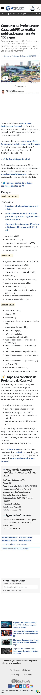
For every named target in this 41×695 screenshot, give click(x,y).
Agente (12, 489)
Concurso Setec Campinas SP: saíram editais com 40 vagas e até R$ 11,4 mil (22, 227)
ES (32, 14)
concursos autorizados (9, 537)
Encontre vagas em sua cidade (12, 583)
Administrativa (24, 492)
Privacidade (27, 675)
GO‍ (36, 14)
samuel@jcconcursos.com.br (15, 91)
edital (19, 452)
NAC (2, 14)
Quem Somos (14, 670)
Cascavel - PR (15, 510)
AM (18, 14)
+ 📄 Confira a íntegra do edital (15, 159)
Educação (7, 495)
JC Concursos (13, 449)
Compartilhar (20, 86)
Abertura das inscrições (19, 519)
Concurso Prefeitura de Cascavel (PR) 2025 (19, 56)
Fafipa (17, 504)
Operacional (16, 495)
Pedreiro (19, 489)
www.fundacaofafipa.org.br (14, 174)
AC (7, 14)
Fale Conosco (27, 670)
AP (14, 14)
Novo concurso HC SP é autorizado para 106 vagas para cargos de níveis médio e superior (22, 216)
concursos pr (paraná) (9, 540)
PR (20, 507)
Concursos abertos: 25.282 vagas (14, 544)
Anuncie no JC (14, 675)
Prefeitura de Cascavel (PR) (13, 480)
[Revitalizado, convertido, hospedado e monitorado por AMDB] (38, 692)
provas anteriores (25, 540)
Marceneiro (28, 489)
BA (22, 14)
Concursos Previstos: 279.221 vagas (15, 549)
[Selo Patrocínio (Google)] (32, 8)
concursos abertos (25, 537)
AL (10, 14)
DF (29, 14)
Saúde (24, 495)
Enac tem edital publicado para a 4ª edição (21, 207)
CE (25, 14)
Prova (11, 528)
